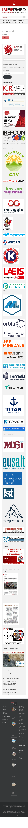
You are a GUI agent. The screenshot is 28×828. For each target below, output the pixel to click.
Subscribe (7, 77)
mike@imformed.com (10, 684)
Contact (4, 722)
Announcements (5, 716)
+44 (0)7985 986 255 (11, 683)
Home (4, 706)
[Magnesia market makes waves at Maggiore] (14, 741)
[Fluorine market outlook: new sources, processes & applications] (14, 724)
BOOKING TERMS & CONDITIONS (22, 758)
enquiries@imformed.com (14, 1)
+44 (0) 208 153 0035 (11, 692)
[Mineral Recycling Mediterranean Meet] (14, 754)
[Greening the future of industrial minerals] (14, 709)
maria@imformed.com (11, 694)
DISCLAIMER (22, 745)
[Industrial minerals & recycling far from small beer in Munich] (14, 765)
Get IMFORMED (5, 713)
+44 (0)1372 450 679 (11, 681)
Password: (4, 34)
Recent (12, 703)
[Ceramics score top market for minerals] (14, 784)
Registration (5, 719)
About (4, 709)
